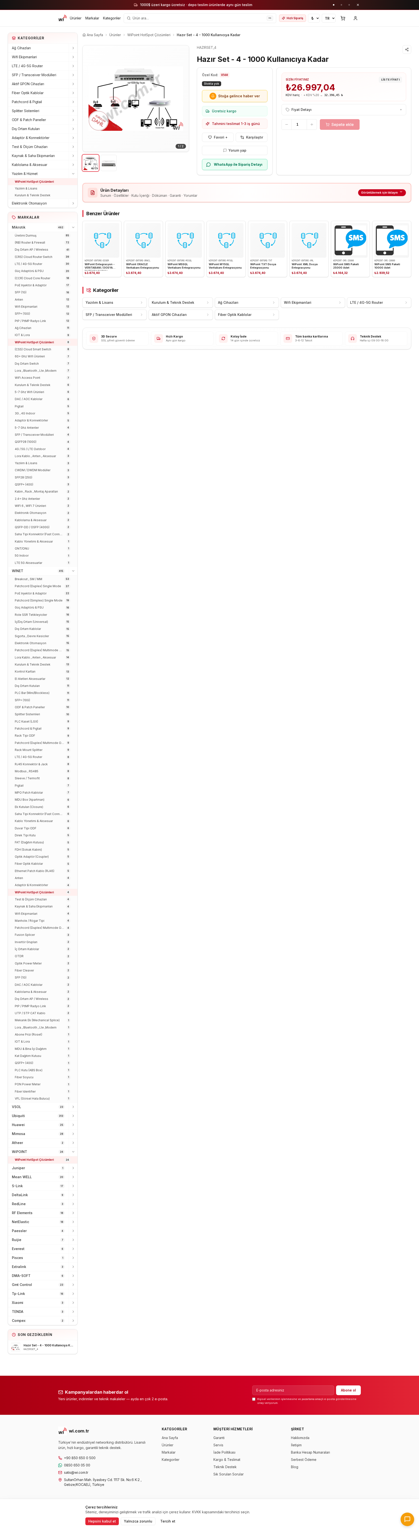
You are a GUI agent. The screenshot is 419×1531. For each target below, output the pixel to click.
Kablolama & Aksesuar (29, 165)
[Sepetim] (343, 18)
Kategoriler (112, 18)
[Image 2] (109, 163)
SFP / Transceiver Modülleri (34, 75)
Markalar (92, 18)
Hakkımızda (300, 1438)
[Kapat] (358, 5)
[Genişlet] (73, 48)
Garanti (219, 1438)
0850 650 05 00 (77, 1465)
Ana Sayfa (170, 1438)
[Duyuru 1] (334, 5)
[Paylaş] (407, 49)
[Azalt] (286, 124)
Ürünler (75, 18)
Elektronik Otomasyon (29, 203)
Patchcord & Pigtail (27, 102)
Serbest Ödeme (303, 1459)
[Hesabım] (355, 18)
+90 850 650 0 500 (80, 1458)
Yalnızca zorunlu (138, 1521)
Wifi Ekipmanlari (24, 57)
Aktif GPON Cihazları (28, 84)
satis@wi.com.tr (76, 1472)
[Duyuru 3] (349, 5)
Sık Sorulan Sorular (228, 1474)
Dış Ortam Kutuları (26, 129)
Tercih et (167, 1521)
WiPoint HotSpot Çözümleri (34, 181)
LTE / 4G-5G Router (27, 66)
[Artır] (312, 124)
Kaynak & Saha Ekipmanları (33, 156)
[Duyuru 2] (341, 5)
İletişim (296, 1445)
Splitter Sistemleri (25, 111)
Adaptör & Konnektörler (30, 138)
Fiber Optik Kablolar (28, 93)
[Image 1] (90, 163)
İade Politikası (224, 1452)
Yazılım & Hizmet (25, 174)
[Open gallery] (136, 98)
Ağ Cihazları (21, 48)
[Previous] (90, 98)
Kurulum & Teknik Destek (32, 195)
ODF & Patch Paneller (29, 120)
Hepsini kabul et (102, 1521)
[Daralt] (73, 173)
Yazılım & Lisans (26, 188)
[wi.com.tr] (62, 18)
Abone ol (348, 1390)
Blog (294, 1467)
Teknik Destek (225, 1467)
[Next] (181, 98)
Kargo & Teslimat (226, 1459)
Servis (218, 1445)
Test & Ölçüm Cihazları (30, 147)
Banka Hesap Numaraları (310, 1452)
